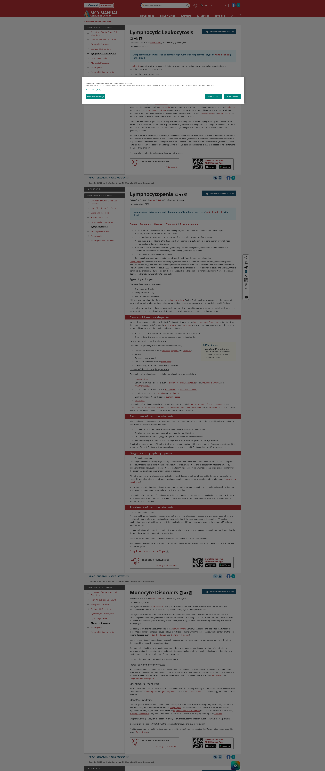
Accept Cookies (232, 97)
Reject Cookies (213, 97)
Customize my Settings (95, 97)
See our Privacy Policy (93, 90)
